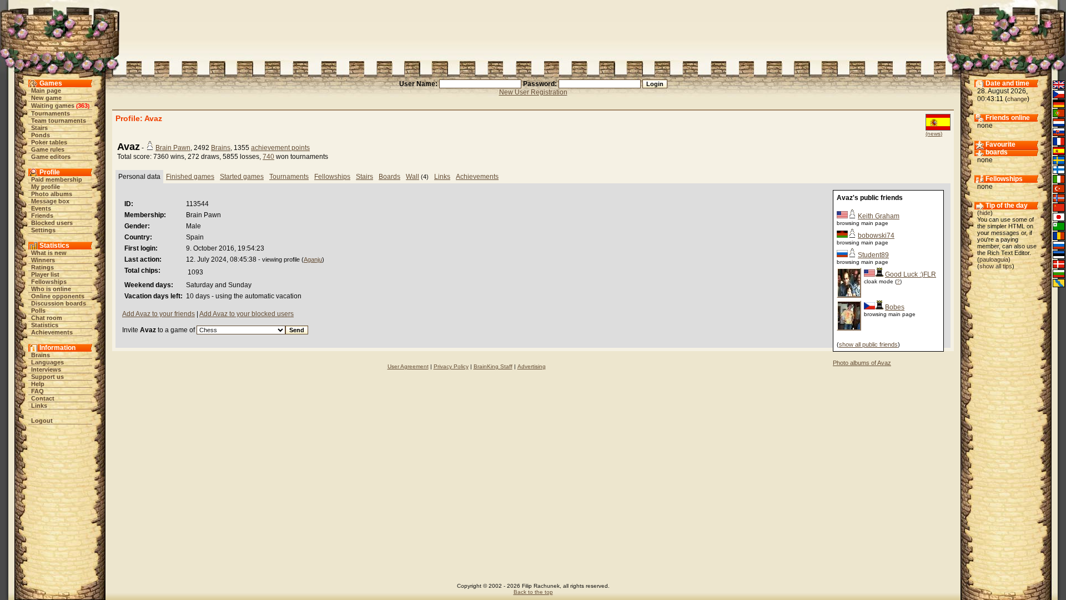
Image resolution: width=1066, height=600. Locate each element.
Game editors (51, 156)
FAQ (37, 391)
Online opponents (57, 296)
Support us (47, 376)
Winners (43, 260)
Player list (45, 274)
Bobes (894, 307)
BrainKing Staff (493, 366)
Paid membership (56, 179)
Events (41, 208)
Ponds (40, 135)
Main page (46, 90)
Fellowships (49, 281)
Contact (42, 398)
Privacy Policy (451, 366)
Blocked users (52, 222)
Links (39, 405)
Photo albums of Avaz (862, 362)
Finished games (190, 177)
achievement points (280, 148)
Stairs (39, 127)
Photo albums (51, 194)
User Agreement (408, 366)
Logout (42, 420)
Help (37, 384)
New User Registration (533, 92)
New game (46, 97)
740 (268, 157)
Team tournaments (58, 120)
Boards (389, 177)
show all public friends (868, 344)
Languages (47, 362)
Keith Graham (878, 216)
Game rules (47, 149)
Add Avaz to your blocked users (246, 314)
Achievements (52, 332)
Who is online (51, 289)
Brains (40, 355)
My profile (45, 186)
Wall (412, 177)
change (1017, 99)
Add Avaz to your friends (158, 314)
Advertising (531, 366)
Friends (42, 215)
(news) (934, 134)
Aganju (313, 259)
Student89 (873, 255)
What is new (49, 252)
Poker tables (49, 142)
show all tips (995, 266)
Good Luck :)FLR (910, 274)
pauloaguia (993, 259)
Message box (50, 201)
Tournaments (50, 113)
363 (83, 105)
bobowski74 (876, 235)
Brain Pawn (172, 148)
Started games (242, 177)
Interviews (46, 369)
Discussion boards (58, 303)
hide (984, 212)
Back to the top (533, 592)
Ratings (42, 267)
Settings (43, 230)
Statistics (44, 325)
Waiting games (52, 105)
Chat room (46, 317)
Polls (38, 310)
